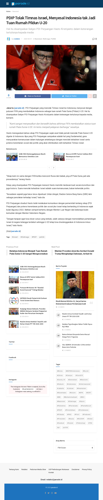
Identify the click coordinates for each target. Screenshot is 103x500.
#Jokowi (70, 388)
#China (60, 375)
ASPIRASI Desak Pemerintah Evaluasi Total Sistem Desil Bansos (33, 299)
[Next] (54, 167)
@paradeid (29, 389)
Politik (53, 39)
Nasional (15, 11)
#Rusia (71, 419)
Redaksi (24, 469)
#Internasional (84, 384)
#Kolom (73, 393)
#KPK (81, 393)
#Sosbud (60, 423)
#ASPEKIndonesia (73, 371)
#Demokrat (72, 380)
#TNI (90, 423)
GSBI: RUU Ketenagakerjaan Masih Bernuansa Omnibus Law (32, 155)
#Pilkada (60, 414)
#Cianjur (69, 375)
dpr (58, 427)
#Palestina (61, 406)
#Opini (82, 401)
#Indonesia (71, 384)
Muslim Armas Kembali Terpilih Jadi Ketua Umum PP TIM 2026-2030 (33, 323)
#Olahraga (25, 237)
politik (41, 237)
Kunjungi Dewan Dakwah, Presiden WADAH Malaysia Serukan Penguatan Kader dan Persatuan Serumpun (33, 311)
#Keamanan (81, 388)
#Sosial (70, 423)
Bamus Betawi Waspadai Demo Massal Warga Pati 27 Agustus (76, 335)
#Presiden (61, 419)
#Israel (15, 237)
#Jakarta (60, 388)
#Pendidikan (70, 410)
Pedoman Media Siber (38, 469)
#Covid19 (79, 375)
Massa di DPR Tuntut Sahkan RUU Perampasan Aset (79, 155)
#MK (59, 397)
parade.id (19, 108)
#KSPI (88, 393)
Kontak (51, 472)
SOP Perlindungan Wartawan (59, 469)
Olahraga (46, 39)
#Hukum (60, 384)
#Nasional (61, 401)
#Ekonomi (84, 380)
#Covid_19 (61, 380)
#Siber (90, 419)
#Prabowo (86, 414)
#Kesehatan (61, 393)
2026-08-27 (70, 159)
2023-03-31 (28, 39)
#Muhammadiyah (70, 397)
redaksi (17, 39)
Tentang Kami (14, 469)
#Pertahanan (83, 410)
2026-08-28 (23, 159)
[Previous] (49, 167)
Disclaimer (75, 469)
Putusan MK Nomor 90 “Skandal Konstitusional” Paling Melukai (32, 289)
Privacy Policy (87, 469)
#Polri (77, 414)
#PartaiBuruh (86, 406)
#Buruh (86, 371)
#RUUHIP (80, 419)
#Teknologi (80, 423)
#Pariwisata (73, 406)
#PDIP (34, 237)
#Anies (60, 371)
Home (8, 11)
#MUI (82, 397)
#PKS (69, 414)
